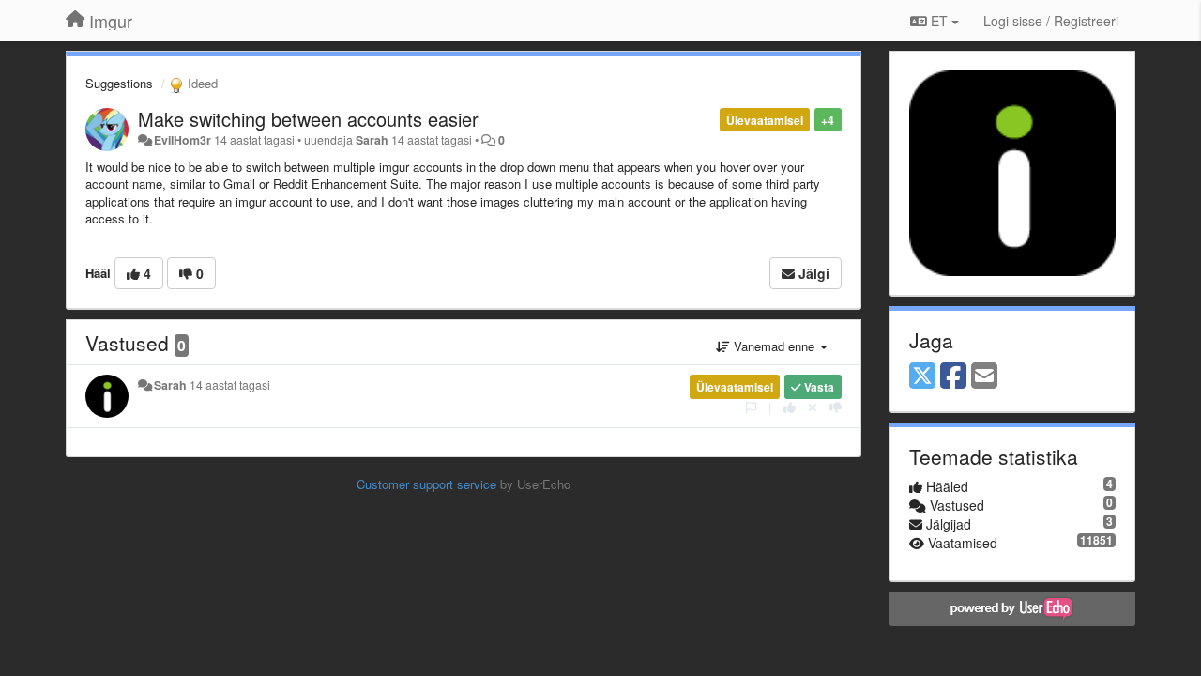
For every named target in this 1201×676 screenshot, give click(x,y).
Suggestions (119, 83)
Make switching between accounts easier (308, 118)
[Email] (984, 376)
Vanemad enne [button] (774, 346)
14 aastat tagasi (230, 384)
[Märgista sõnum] (751, 407)
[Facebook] (953, 376)
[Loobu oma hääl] (812, 407)
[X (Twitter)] (922, 376)
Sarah (372, 139)
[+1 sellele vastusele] (789, 407)
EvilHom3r (182, 139)
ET (939, 20)
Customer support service (426, 484)
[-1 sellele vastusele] (835, 407)
